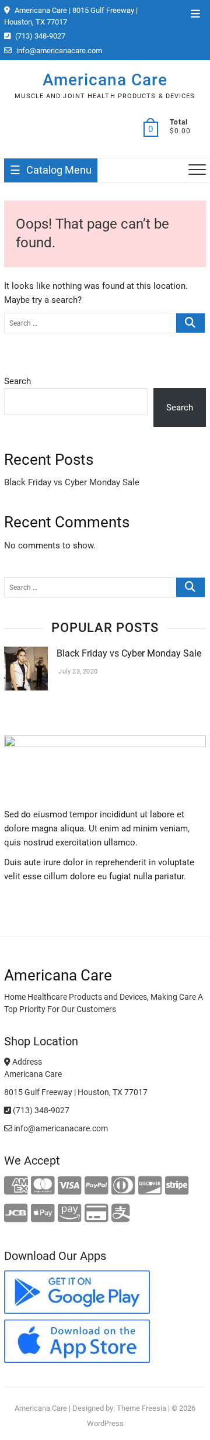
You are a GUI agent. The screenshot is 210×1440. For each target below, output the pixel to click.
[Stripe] (177, 1186)
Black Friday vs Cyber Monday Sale (71, 482)
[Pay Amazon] (70, 1213)
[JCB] (16, 1213)
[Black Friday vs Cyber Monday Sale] (26, 653)
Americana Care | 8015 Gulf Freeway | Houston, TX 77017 (71, 16)
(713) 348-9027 (39, 36)
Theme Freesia (141, 1408)
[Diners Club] (123, 1186)
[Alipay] (120, 1213)
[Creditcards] (96, 1213)
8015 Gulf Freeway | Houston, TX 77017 (76, 1092)
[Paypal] (96, 1186)
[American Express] (16, 1186)
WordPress (105, 1423)
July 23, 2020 (77, 671)
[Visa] (70, 1186)
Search (17, 381)
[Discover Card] (150, 1186)
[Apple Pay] (43, 1213)
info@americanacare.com (58, 50)
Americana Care (105, 79)
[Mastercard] (43, 1186)
